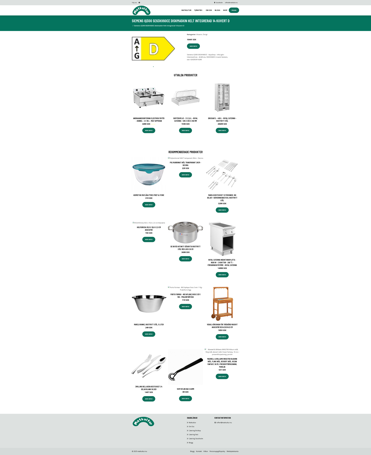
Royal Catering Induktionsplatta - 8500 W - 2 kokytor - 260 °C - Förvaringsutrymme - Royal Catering (222, 262)
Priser (234, 10)
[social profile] (139, 2)
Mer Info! (193, 46)
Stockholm (219, 2)
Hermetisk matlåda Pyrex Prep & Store (148, 195)
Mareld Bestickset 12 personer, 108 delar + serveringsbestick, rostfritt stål (222, 198)
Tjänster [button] (198, 10)
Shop (225, 10)
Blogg (217, 10)
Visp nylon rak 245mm (185, 389)
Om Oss (191, 426)
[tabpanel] (153, 49)
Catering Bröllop (195, 431)
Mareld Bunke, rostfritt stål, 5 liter (149, 324)
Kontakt (199, 451)
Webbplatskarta (232, 451)
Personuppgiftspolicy (217, 451)
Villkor (205, 451)
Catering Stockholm (196, 439)
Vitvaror (199, 34)
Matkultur (186, 10)
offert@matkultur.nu (231, 2)
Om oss (209, 10)
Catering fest (193, 434)
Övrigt (205, 34)
